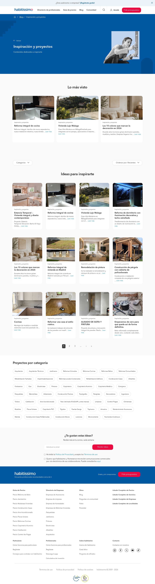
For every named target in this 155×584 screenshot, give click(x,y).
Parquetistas (19, 394)
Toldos (17, 402)
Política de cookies (85, 570)
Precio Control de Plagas (22, 534)
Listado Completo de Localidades (125, 503)
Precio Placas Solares (20, 517)
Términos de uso (91, 454)
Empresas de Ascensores (55, 495)
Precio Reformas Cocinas (22, 521)
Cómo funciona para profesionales (58, 545)
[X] (126, 550)
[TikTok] (138, 550)
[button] (58, 41)
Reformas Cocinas (89, 371)
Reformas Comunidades (127, 371)
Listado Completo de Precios (123, 490)
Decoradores (110, 394)
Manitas (17, 417)
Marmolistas (33, 394)
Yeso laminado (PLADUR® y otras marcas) (74, 402)
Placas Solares (32, 409)
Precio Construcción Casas (22, 508)
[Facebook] (121, 550)
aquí (99, 461)
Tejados (62, 409)
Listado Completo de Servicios (124, 495)
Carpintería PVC (48, 409)
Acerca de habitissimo (87, 545)
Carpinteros (67, 386)
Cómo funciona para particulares (25, 545)
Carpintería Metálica (105, 386)
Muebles (18, 409)
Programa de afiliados (87, 554)
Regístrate (16, 549)
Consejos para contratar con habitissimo (27, 554)
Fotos (81, 503)
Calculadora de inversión (55, 558)
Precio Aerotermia (19, 499)
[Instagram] (115, 550)
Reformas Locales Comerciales (69, 379)
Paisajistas (96, 394)
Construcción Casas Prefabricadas (37, 417)
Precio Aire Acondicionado (23, 512)
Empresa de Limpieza (54, 499)
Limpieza (98, 402)
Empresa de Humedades (55, 503)
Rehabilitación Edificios (94, 379)
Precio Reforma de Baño (21, 495)
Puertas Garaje (76, 409)
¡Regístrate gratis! (87, 3)
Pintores (54, 386)
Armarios (104, 409)
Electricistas (41, 386)
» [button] (91, 346)
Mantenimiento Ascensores (122, 409)
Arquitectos (19, 371)
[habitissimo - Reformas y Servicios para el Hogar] (24, 10)
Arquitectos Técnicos (36, 371)
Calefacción (30, 402)
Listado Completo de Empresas (124, 499)
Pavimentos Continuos (112, 417)
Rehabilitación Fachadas (23, 379)
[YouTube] (132, 550)
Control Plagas (112, 402)
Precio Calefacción (19, 530)
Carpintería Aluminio (85, 386)
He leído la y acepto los (72, 454)
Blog (21, 17)
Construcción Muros (62, 417)
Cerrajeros (121, 386)
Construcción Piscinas (65, 394)
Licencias (79, 417)
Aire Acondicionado (47, 402)
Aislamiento (47, 394)
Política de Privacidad (64, 454)
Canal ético (83, 549)
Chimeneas (127, 402)
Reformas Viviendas (70, 371)
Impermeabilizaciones (45, 379)
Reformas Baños (107, 371)
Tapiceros (91, 409)
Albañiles (131, 379)
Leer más (48, 131)
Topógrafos (83, 394)
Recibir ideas (102, 447)
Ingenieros (125, 394)
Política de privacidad (65, 570)
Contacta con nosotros (121, 545)
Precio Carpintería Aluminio (23, 526)
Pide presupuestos (131, 10)
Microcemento (93, 417)
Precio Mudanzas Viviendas (22, 503)
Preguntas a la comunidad (88, 499)
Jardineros (53, 371)
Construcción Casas (115, 379)
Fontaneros (18, 386)
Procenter (82, 508)
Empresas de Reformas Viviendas (58, 508)
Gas (30, 386)
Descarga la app (52, 554)
